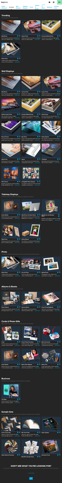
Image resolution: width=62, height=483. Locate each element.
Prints (31, 7)
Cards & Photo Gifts (43, 7)
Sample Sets (56, 7)
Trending (11, 7)
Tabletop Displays (25, 7)
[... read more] (11, 41)
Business (49, 7)
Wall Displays (18, 7)
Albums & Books (37, 7)
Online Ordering (4, 7)
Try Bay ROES (31, 473)
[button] (50, 2)
